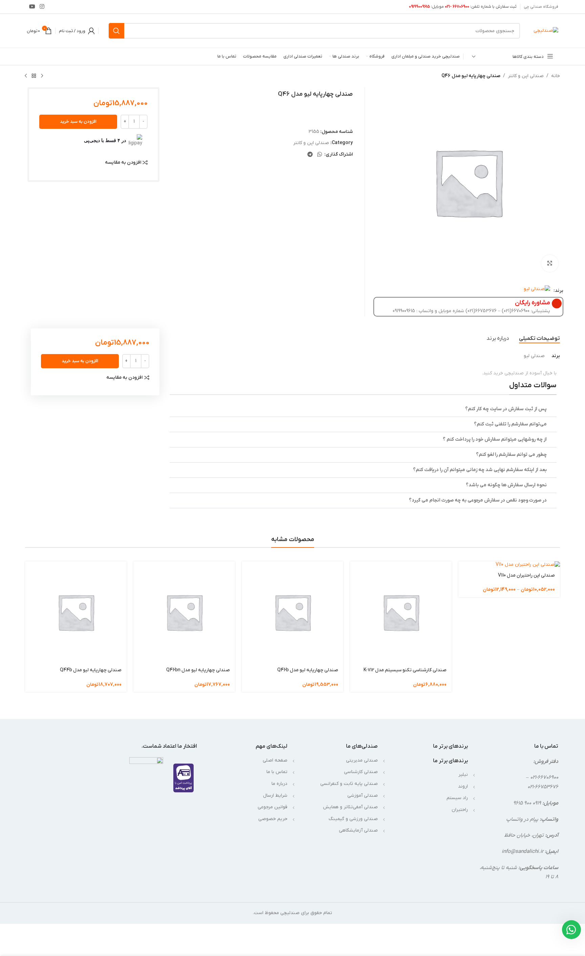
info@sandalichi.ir (522, 851)
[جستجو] (116, 31)
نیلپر (463, 774)
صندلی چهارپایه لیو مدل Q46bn (198, 670)
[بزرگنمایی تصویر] (549, 263)
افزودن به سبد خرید (78, 121)
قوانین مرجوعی (272, 807)
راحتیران (460, 810)
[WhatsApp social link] (319, 154)
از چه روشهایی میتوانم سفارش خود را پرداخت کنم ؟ (495, 439)
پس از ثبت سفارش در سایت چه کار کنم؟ (506, 409)
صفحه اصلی (275, 760)
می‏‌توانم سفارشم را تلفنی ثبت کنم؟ (510, 424)
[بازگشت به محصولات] (34, 76)
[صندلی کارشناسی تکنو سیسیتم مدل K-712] (401, 612)
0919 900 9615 (527, 803)
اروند (463, 786)
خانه (555, 76)
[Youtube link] (32, 6)
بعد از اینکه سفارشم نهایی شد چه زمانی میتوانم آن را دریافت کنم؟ (480, 470)
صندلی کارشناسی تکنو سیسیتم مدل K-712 (405, 670)
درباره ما (279, 783)
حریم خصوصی (272, 819)
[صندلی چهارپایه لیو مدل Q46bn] (184, 612)
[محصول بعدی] (26, 76)
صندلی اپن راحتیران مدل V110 (526, 575)
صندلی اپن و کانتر (526, 76)
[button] (363, 409)
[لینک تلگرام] (310, 154)
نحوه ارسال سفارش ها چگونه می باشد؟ (506, 485)
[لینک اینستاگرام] (41, 6)
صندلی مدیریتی (362, 760)
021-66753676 (542, 787)
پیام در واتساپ (522, 819)
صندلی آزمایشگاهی (358, 830)
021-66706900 (544, 777)
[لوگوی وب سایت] (546, 30)
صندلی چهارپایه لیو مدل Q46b (307, 670)
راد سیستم (457, 798)
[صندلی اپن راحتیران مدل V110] (509, 564)
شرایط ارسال (275, 795)
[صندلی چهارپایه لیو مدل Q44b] (76, 612)
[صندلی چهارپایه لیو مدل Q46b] (292, 612)
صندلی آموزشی (362, 795)
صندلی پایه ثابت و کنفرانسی (349, 783)
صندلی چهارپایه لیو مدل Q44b (91, 670)
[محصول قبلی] (42, 76)
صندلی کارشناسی (361, 772)
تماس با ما (276, 772)
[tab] (539, 339)
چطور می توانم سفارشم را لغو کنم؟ (511, 454)
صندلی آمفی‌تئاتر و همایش (350, 807)
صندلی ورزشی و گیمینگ (353, 819)
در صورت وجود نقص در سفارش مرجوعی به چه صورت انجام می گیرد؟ (478, 500)
